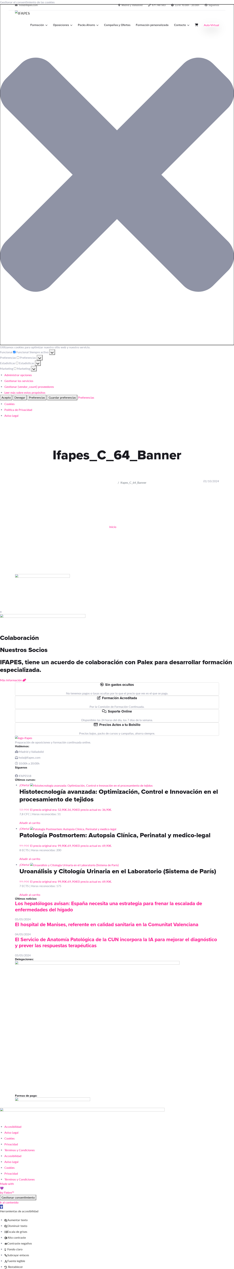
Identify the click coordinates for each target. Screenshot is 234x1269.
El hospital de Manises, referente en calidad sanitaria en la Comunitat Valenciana (106, 924)
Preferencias (37, 397)
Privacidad (11, 1144)
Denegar (19, 397)
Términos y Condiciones (19, 1150)
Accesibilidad (12, 1126)
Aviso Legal (11, 415)
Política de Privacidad (18, 410)
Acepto (6, 397)
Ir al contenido (9, 1202)
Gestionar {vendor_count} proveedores (29, 387)
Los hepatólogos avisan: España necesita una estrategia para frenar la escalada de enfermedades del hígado (108, 906)
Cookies (9, 404)
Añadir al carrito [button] (29, 823)
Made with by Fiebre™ (7, 1188)
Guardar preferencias (62, 397)
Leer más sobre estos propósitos (24, 392)
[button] (117, 174)
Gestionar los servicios (18, 381)
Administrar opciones (18, 375)
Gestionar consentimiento (18, 1197)
